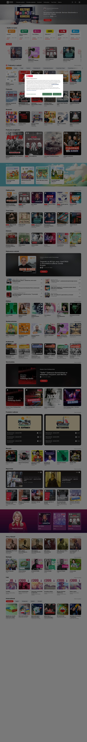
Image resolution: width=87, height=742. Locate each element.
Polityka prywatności (55, 84)
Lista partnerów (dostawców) (31, 90)
